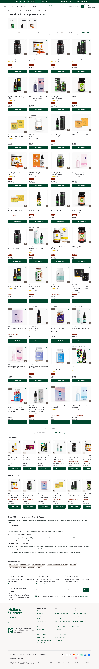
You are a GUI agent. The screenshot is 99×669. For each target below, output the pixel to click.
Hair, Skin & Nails (13, 564)
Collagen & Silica (25, 564)
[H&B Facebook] (12, 623)
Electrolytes (31, 567)
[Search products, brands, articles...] (83, 6)
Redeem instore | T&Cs (66, 1)
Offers (12, 6)
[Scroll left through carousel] (9, 455)
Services (34, 6)
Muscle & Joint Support (38, 564)
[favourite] (19, 442)
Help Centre (84, 1)
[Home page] (49, 6)
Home (9, 11)
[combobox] (71, 6)
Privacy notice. (84, 596)
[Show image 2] (16, 54)
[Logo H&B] (49, 7)
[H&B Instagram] (9, 623)
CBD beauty (23, 549)
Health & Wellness (22, 6)
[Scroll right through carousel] (90, 455)
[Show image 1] (15, 54)
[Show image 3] (17, 54)
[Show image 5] (19, 361)
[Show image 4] (83, 54)
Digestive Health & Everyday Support (57, 564)
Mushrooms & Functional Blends (17, 567)
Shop (6, 6)
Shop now (44, 1)
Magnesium (73, 564)
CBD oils (21, 531)
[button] (14, 33)
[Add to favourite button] (25, 40)
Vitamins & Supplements (20, 11)
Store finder (76, 1)
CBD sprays (41, 531)
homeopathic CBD (79, 546)
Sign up (86, 590)
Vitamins (39, 567)
